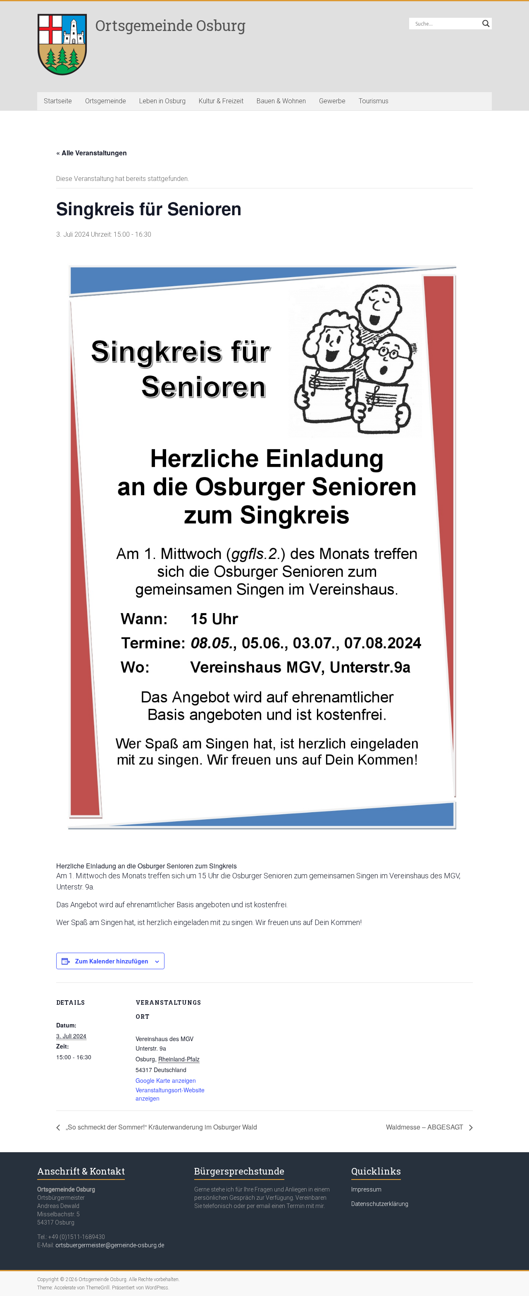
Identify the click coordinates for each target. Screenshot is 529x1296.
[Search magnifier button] (486, 23)
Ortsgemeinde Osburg (170, 25)
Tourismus (373, 101)
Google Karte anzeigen (166, 1080)
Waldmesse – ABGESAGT (425, 1127)
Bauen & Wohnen (281, 101)
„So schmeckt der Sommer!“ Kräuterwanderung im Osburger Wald (160, 1127)
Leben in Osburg (162, 101)
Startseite (58, 101)
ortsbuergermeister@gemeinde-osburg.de (109, 1245)
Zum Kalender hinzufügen (111, 961)
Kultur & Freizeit (221, 101)
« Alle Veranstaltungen (91, 152)
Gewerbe (332, 101)
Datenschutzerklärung (379, 1204)
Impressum (366, 1189)
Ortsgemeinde (105, 101)
